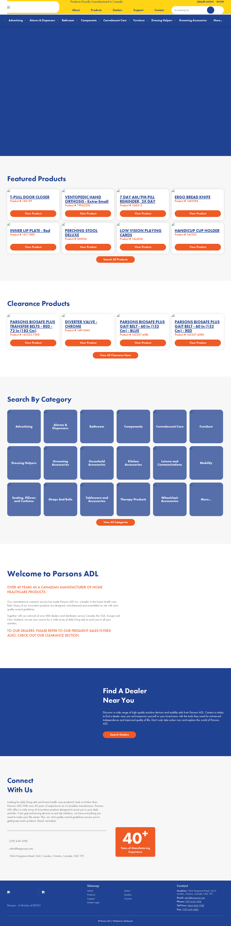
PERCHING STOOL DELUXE (81, 232)
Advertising (16, 20)
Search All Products (115, 259)
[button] (217, 151)
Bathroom (68, 20)
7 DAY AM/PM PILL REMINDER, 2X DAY (137, 199)
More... (217, 20)
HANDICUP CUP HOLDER (197, 230)
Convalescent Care (115, 20)
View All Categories (115, 522)
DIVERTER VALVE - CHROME (81, 324)
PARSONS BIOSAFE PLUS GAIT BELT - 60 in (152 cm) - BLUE (142, 326)
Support (138, 10)
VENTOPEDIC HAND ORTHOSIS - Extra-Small (86, 199)
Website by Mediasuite (123, 921)
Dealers (117, 10)
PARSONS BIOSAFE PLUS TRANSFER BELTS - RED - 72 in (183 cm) (32, 326)
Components (89, 20)
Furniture (139, 20)
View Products (59, 120)
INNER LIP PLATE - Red (30, 230)
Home (90, 890)
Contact (159, 10)
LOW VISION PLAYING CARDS (141, 232)
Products (96, 10)
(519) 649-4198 (18, 841)
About (76, 10)
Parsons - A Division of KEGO (24, 905)
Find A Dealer (23, 120)
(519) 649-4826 (190, 909)
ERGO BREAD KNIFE (192, 197)
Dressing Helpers (161, 20)
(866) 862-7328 (196, 905)
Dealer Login (205, 1)
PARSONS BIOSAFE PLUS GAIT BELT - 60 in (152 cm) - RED (197, 326)
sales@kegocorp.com (21, 848)
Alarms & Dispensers (42, 20)
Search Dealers (119, 734)
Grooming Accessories (193, 20)
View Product (33, 213)
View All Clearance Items (115, 355)
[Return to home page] (29, 7)
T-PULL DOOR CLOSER (29, 197)
